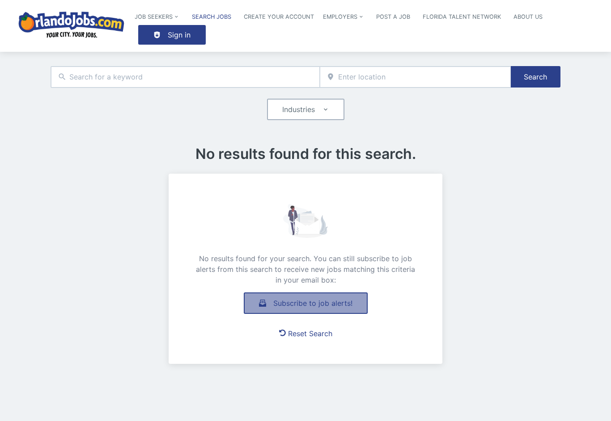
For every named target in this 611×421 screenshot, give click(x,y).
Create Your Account (279, 16)
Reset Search (310, 333)
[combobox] (185, 77)
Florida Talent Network (462, 16)
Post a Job (393, 16)
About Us (528, 16)
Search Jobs (211, 16)
